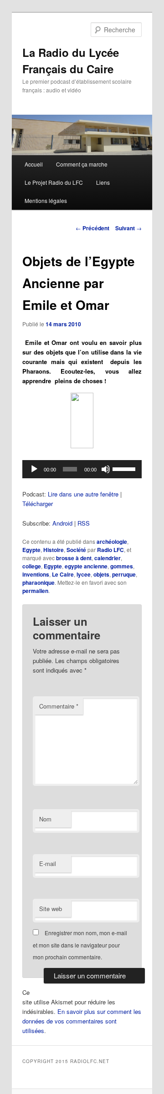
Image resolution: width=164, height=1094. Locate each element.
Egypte (31, 550)
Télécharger (37, 503)
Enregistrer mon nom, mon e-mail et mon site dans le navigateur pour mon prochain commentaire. (80, 945)
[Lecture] (34, 469)
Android (62, 523)
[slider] (125, 468)
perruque (124, 574)
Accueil (34, 164)
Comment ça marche (82, 164)
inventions (35, 574)
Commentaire (58, 706)
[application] (81, 469)
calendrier (107, 558)
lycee (84, 574)
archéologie (112, 541)
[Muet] (105, 469)
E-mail (47, 863)
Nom (45, 819)
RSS (83, 523)
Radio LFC (110, 550)
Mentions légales (46, 200)
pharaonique (38, 582)
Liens (103, 182)
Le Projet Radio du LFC (54, 182)
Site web (50, 908)
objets (101, 574)
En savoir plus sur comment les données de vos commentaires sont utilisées (81, 1021)
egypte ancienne (86, 566)
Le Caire (63, 574)
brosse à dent (74, 558)
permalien (35, 591)
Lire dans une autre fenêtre (83, 494)
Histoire (53, 550)
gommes (121, 566)
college (31, 566)
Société (76, 550)
